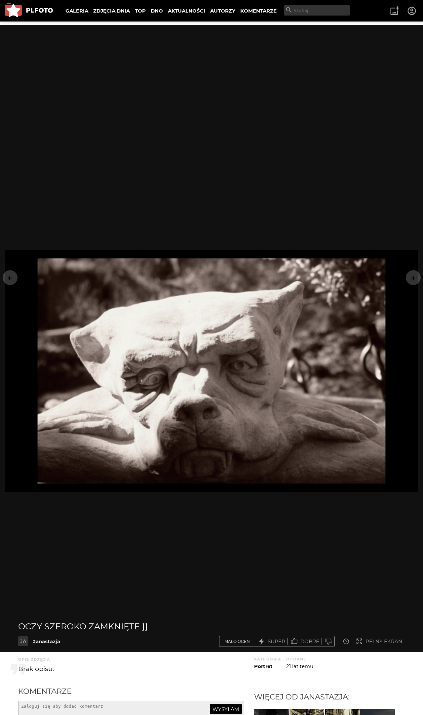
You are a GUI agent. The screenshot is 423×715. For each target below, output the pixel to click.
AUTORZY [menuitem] (222, 11)
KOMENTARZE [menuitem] (258, 11)
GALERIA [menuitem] (76, 11)
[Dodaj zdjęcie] (394, 11)
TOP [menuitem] (140, 11)
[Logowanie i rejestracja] (412, 11)
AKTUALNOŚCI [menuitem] (186, 11)
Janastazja (46, 641)
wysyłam (225, 709)
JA (23, 641)
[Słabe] (328, 641)
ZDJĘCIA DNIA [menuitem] (111, 11)
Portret (263, 666)
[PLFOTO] (29, 10)
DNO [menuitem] (157, 11)
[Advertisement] (211, 71)
